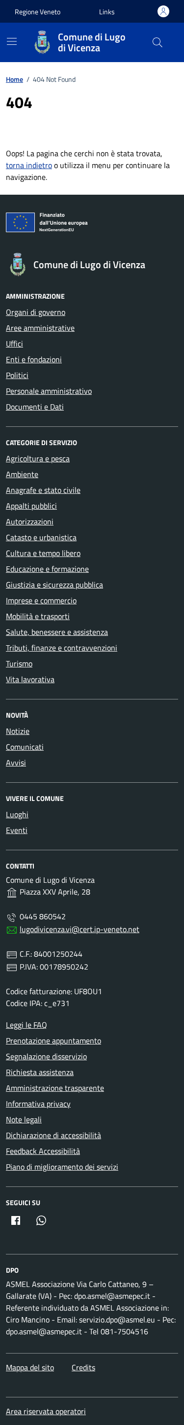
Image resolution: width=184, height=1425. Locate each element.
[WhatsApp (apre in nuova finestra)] (41, 1220)
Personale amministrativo (49, 391)
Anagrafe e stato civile (43, 490)
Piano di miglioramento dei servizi (62, 1167)
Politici (17, 375)
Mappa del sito (30, 1367)
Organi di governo (35, 312)
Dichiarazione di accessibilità (53, 1135)
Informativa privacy (38, 1104)
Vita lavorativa (30, 679)
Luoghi (17, 814)
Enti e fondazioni (34, 359)
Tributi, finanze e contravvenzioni (61, 648)
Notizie (17, 731)
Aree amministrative (40, 328)
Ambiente (22, 474)
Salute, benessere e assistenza (57, 632)
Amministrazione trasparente (55, 1088)
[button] (107, 11)
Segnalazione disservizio (46, 1056)
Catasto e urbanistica (41, 537)
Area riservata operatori (46, 1411)
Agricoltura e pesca (38, 458)
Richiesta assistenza (40, 1072)
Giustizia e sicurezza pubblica (54, 585)
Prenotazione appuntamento (53, 1040)
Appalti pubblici (31, 506)
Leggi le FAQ (26, 1025)
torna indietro (29, 165)
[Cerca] (157, 42)
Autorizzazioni (29, 521)
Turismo (19, 663)
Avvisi (16, 762)
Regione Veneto (37, 11)
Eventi (16, 830)
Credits (83, 1367)
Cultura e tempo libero (43, 553)
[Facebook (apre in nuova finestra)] (16, 1220)
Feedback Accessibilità (43, 1151)
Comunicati (25, 747)
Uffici (14, 343)
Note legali (24, 1119)
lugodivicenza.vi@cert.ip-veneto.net (79, 929)
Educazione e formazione (47, 569)
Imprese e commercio (41, 600)
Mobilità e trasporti (38, 616)
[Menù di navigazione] (12, 41)
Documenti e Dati (35, 407)
